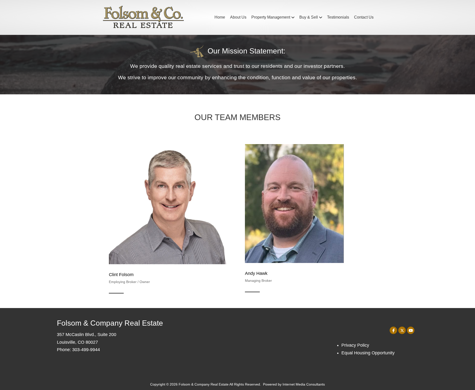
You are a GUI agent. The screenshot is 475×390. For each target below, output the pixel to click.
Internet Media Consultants (304, 384)
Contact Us (364, 17)
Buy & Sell (308, 17)
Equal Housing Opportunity (368, 352)
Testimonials (338, 17)
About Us (238, 17)
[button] (393, 330)
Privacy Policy (355, 345)
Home (219, 17)
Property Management (270, 17)
